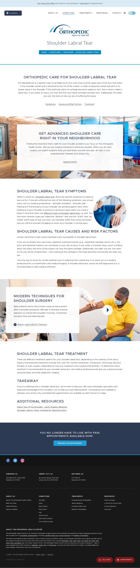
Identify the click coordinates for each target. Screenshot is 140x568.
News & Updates (11, 509)
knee (71, 541)
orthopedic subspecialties (28, 535)
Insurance (107, 509)
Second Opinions (110, 506)
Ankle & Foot (43, 515)
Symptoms (51, 104)
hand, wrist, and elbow (13, 543)
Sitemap (50, 554)
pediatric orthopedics (81, 535)
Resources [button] (102, 13)
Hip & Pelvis (43, 509)
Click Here (84, 3)
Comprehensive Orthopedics (81, 500)
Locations (13, 13)
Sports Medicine (77, 503)
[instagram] (22, 460)
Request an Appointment (70, 443)
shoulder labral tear (45, 197)
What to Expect (109, 500)
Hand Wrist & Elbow (45, 518)
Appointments (70, 162)
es (133, 13)
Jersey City (42, 545)
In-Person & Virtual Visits (112, 503)
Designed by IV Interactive (15, 559)
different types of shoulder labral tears (62, 213)
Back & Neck (43, 506)
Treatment (89, 104)
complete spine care (52, 535)
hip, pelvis (84, 541)
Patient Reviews (11, 506)
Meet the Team (11, 503)
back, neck (76, 541)
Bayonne (53, 545)
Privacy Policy (40, 554)
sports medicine (64, 535)
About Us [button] (53, 13)
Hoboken (35, 545)
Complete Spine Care (79, 506)
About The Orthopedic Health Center (18, 500)
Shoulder (42, 500)
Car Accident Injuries (46, 521)
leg (90, 541)
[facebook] (8, 460)
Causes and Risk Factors (70, 104)
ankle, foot (95, 541)
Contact (116, 13)
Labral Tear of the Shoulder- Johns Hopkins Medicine (42, 407)
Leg (40, 512)
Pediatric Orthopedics (79, 509)
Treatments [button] (85, 13)
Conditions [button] (68, 13)
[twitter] (15, 460)
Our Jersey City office (45, 3)
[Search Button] (124, 13)
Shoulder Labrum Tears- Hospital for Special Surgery (42, 410)
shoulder (65, 541)
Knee (40, 503)
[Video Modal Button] (107, 310)
